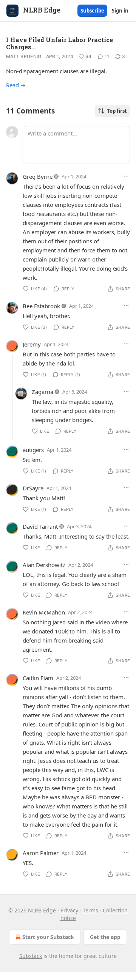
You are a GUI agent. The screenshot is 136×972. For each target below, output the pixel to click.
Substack (30, 955)
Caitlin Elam (38, 678)
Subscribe (92, 10)
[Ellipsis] (126, 176)
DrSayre (33, 488)
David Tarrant (40, 526)
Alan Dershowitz (44, 565)
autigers (33, 450)
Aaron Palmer (41, 853)
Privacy (69, 910)
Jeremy (32, 344)
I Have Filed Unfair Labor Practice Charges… (59, 43)
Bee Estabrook (41, 306)
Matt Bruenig (24, 56)
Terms (90, 910)
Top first (117, 110)
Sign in (120, 10)
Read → (16, 85)
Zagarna (42, 391)
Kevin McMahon (44, 612)
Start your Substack (48, 936)
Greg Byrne (38, 176)
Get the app (105, 936)
